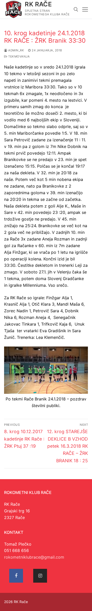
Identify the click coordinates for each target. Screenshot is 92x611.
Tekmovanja (18, 56)
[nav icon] (85, 9)
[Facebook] (16, 576)
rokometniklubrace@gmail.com (34, 557)
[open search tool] (76, 9)
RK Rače (38, 4)
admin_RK (15, 50)
